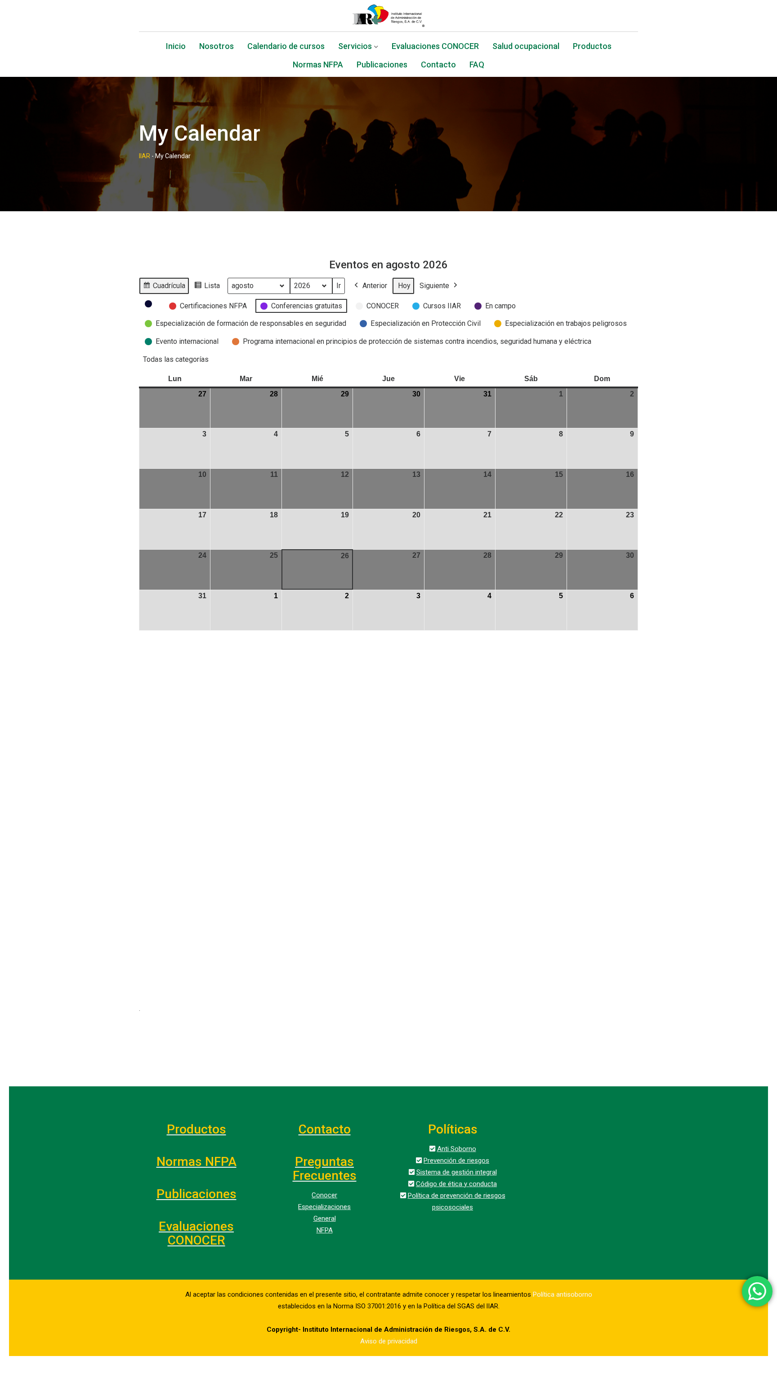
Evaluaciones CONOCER (435, 47)
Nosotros (216, 47)
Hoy (404, 285)
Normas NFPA (318, 65)
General (324, 1218)
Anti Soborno (456, 1149)
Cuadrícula (164, 287)
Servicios (355, 47)
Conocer (324, 1195)
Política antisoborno (562, 1294)
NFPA (325, 1230)
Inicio (176, 47)
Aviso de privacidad (388, 1341)
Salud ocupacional (525, 47)
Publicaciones (382, 65)
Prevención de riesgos (456, 1160)
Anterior (374, 285)
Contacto (438, 65)
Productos (592, 47)
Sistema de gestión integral (456, 1172)
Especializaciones (324, 1207)
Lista (207, 287)
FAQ (476, 65)
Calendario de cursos (286, 47)
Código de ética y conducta (456, 1184)
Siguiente (434, 285)
